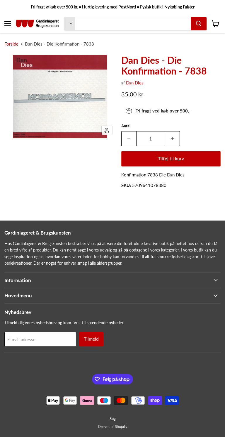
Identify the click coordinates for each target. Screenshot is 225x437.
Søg (113, 418)
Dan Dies (135, 82)
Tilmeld (91, 338)
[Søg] (199, 23)
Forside (11, 43)
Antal (125, 126)
